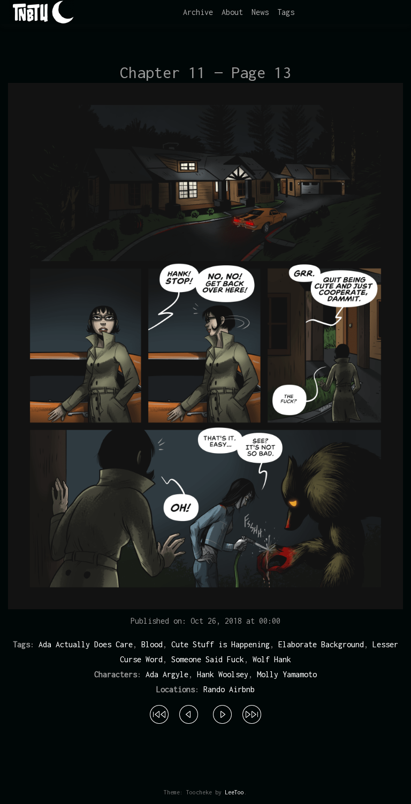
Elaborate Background (321, 644)
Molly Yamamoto (287, 674)
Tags (285, 12)
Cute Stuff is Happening (220, 644)
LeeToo (234, 792)
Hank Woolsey (222, 674)
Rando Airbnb (229, 689)
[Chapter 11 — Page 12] (188, 712)
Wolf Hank (272, 659)
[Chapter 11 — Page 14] (222, 712)
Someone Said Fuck (207, 659)
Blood (152, 644)
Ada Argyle (167, 674)
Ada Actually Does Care (86, 644)
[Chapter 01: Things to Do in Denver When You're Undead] (159, 712)
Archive (198, 12)
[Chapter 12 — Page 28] (251, 712)
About (232, 12)
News (260, 12)
